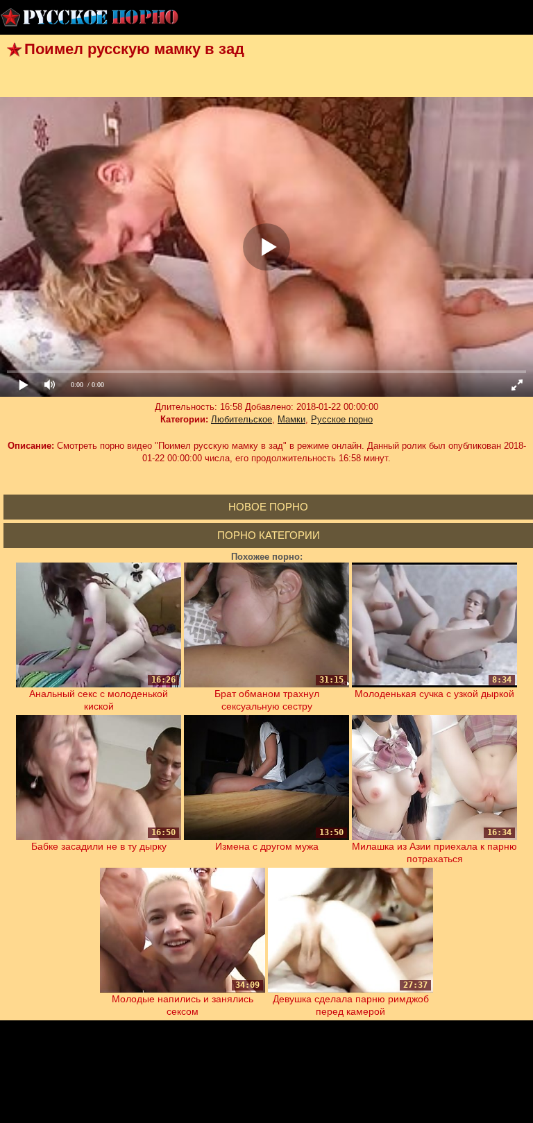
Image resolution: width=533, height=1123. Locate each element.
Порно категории (268, 535)
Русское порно (342, 419)
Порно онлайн (90, 17)
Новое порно (268, 507)
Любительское (241, 419)
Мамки (291, 419)
